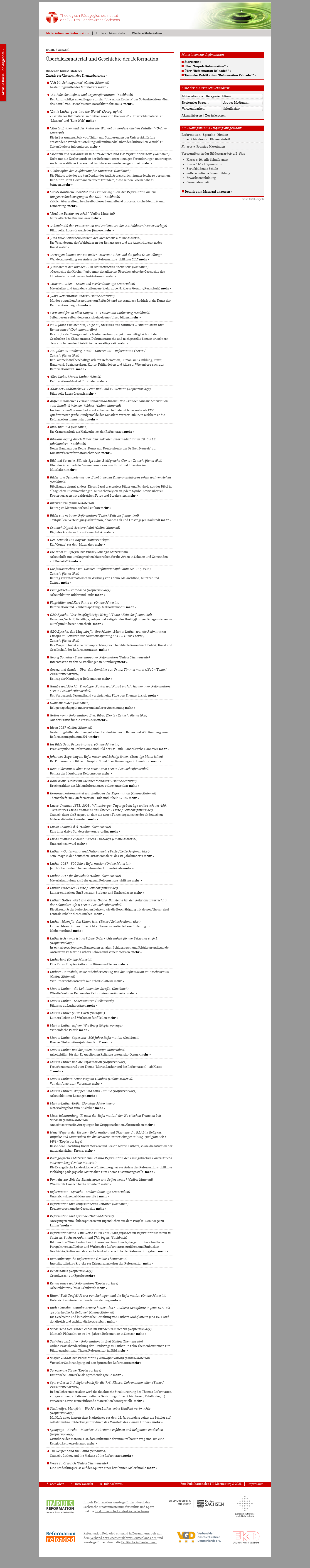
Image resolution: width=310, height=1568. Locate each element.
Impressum (255, 1484)
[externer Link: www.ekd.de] (246, 1543)
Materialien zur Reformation (67, 33)
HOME (50, 49)
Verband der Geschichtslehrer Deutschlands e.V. (123, 1538)
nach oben (57, 1484)
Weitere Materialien (147, 33)
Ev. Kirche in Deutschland (139, 1542)
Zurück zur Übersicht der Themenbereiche (75, 75)
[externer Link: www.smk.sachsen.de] (196, 1507)
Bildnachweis (113, 1484)
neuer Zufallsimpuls (253, 199)
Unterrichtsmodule (110, 33)
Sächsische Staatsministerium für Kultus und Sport (119, 1507)
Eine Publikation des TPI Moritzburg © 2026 (210, 1483)
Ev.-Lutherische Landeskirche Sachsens (122, 1511)
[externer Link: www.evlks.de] (244, 1516)
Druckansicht (84, 1484)
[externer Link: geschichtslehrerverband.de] (199, 1542)
